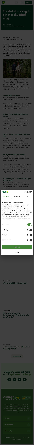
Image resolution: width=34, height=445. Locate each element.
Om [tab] (28, 196)
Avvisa (17, 252)
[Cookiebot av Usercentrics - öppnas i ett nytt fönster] (25, 192)
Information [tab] (17, 196)
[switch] (29, 230)
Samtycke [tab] (6, 196)
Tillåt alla (17, 247)
